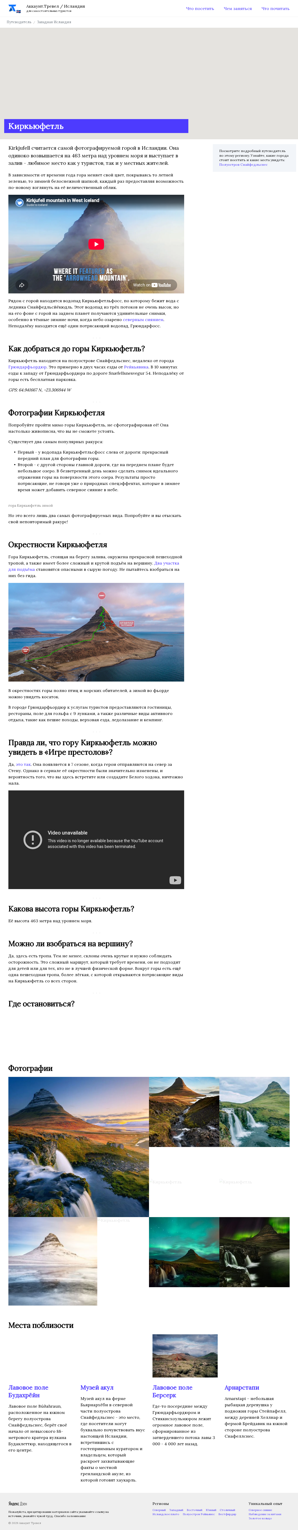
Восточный (194, 1510)
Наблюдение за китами (265, 1514)
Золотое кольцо (260, 1518)
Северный (159, 1510)
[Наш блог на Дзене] (17, 1505)
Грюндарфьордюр (27, 367)
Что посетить (200, 8)
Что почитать (275, 8)
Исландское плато (165, 1514)
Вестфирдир (227, 1514)
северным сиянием (143, 319)
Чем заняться (238, 8)
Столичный (227, 1510)
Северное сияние (260, 1510)
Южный (211, 1510)
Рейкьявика (136, 367)
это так (23, 764)
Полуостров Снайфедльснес (243, 164)
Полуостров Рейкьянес (199, 1514)
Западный (176, 1510)
